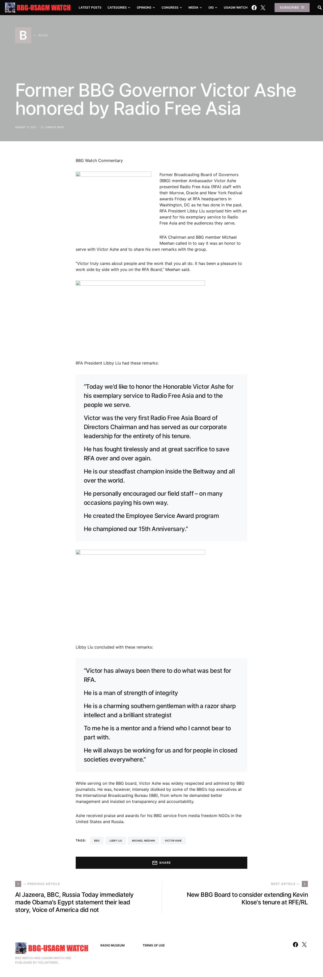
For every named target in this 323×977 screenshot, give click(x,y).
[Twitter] (262, 7)
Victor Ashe (173, 840)
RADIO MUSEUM (112, 945)
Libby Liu (116, 840)
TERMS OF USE (154, 945)
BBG (96, 840)
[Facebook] (254, 7)
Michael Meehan (143, 840)
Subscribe (289, 7)
